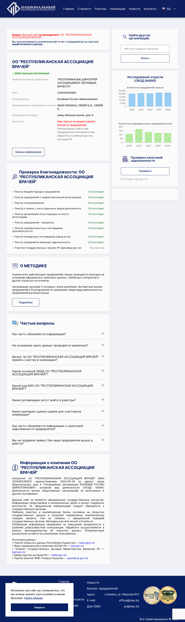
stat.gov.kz (77, 545)
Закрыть (39, 607)
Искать (145, 58)
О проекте (84, 8)
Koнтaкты (150, 8)
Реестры (100, 8)
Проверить (145, 171)
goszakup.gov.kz (78, 558)
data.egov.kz (87, 542)
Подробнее (26, 302)
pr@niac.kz (131, 606)
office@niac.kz (129, 600)
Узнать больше (33, 597)
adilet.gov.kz (59, 554)
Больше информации (28, 151)
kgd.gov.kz (19, 551)
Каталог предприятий (102, 588)
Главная (68, 8)
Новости (134, 8)
